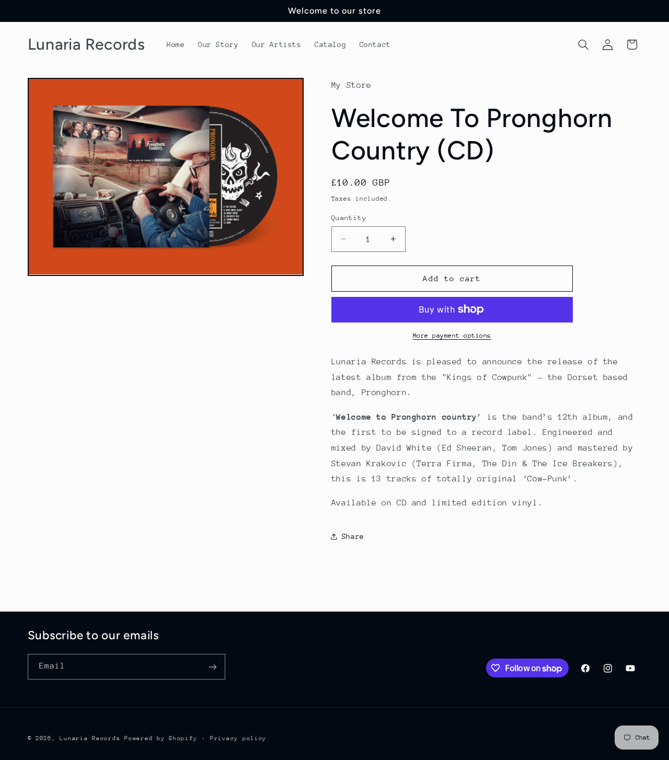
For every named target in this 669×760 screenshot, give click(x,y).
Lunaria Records (90, 737)
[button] (583, 44)
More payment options (452, 335)
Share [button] (353, 536)
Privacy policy (238, 737)
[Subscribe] (212, 667)
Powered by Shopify (160, 737)
